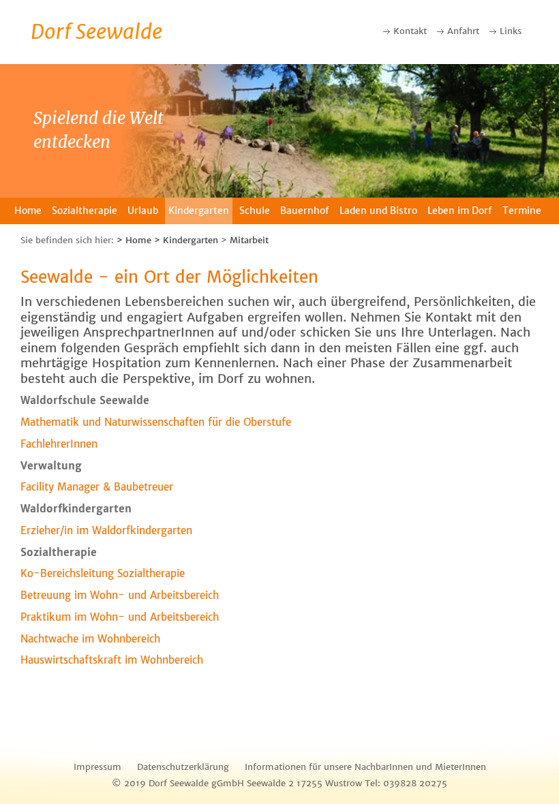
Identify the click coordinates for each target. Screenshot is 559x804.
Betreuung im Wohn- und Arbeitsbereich (119, 595)
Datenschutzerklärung (183, 767)
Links (511, 31)
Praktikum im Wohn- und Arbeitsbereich (119, 616)
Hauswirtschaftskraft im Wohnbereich (111, 659)
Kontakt (410, 31)
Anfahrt (463, 31)
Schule (254, 210)
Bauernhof (304, 210)
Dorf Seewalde (96, 31)
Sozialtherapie (84, 210)
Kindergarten (198, 210)
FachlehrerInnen (58, 443)
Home (28, 210)
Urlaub (142, 210)
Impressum (97, 767)
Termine (521, 210)
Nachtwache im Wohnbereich (90, 638)
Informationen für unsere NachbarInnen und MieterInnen (365, 767)
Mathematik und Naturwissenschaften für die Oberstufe (155, 422)
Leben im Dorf (459, 210)
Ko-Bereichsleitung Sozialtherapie (102, 573)
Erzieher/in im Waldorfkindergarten (106, 530)
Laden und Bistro (378, 210)
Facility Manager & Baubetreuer (96, 486)
